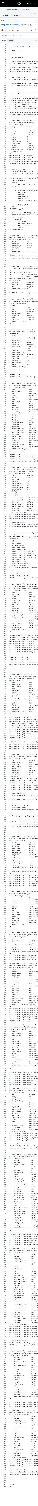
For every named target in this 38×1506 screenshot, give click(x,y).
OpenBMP (8, 10)
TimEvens (7, 30)
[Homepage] (19, 3)
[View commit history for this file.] (35, 30)
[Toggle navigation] (3, 3)
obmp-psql (19, 10)
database (15, 25)
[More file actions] (35, 40)
